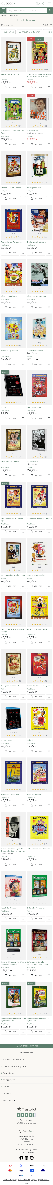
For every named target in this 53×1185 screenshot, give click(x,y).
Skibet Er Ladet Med (10, 794)
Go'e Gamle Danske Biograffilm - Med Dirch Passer (37, 963)
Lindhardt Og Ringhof (29, 31)
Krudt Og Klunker (8, 908)
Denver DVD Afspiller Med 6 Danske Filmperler (13, 963)
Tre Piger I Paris (34, 188)
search (50, 10)
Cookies (26, 1183)
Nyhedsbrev (9, 1080)
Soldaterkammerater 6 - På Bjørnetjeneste (13, 1020)
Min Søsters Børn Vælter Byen (12, 520)
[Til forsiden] (8, 3)
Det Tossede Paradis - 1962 (13, 575)
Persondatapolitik (24, 1180)
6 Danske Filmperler (36, 908)
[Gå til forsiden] (26, 1130)
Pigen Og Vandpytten (36, 296)
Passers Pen (32, 462)
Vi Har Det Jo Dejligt (10, 74)
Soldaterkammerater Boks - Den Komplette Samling (39, 75)
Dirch (3, 407)
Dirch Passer (32, 353)
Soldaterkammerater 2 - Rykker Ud (38, 1020)
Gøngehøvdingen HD (10, 686)
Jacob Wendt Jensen (35, 133)
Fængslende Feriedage (11, 242)
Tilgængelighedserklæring (40, 1180)
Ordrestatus (8, 1073)
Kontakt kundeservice (13, 1059)
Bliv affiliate (9, 1100)
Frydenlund (8, 31)
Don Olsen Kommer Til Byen (39, 519)
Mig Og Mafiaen (34, 407)
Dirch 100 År (32, 131)
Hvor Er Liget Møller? (36, 575)
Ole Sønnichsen (7, 853)
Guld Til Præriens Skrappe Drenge (12, 630)
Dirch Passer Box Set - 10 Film (12, 132)
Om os (6, 1086)
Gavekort (7, 1093)
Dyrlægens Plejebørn (36, 242)
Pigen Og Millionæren (37, 629)
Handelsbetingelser (9, 1180)
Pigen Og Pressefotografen (39, 686)
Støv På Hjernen (34, 794)
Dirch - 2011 (6, 740)
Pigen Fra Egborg (9, 296)
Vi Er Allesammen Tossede (38, 849)
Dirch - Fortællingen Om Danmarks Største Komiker (13, 850)
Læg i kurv (10, 87)
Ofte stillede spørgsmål (14, 1066)
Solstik (30, 740)
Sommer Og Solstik (9, 350)
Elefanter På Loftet (10, 462)
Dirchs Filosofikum (35, 350)
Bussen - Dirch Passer (11, 188)
